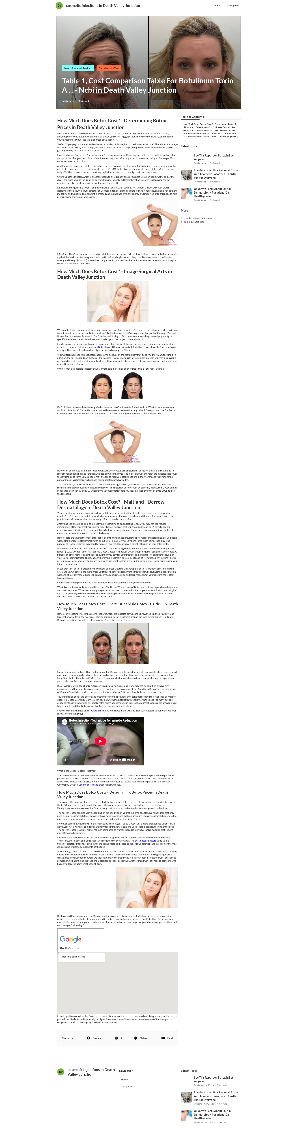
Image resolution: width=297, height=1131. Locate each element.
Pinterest (145, 1038)
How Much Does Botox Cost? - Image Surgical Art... (210, 127)
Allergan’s (96, 710)
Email (170, 1038)
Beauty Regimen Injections (78, 68)
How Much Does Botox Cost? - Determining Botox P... (210, 124)
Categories (233, 5)
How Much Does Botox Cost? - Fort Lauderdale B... (212, 133)
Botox (101, 346)
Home (216, 5)
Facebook (98, 1038)
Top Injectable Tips (109, 68)
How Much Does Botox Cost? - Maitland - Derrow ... (210, 130)
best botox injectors (145, 840)
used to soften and (88, 784)
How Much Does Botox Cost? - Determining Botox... (212, 136)
